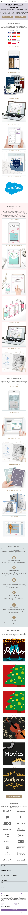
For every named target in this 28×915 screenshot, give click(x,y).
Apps (2, 877)
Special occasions (14, 379)
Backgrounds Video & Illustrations (9, 875)
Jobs (2, 882)
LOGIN (25, 1)
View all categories (14, 796)
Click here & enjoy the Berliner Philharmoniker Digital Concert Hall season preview (14, 13)
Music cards (4, 872)
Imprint (2, 889)
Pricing (2, 887)
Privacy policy (24, 893)
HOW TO (3, 865)
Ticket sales (4, 880)
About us (3, 868)
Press (2, 885)
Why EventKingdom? (6, 870)
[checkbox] (2, 904)
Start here (20, 16)
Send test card (7, 16)
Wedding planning (14, 206)
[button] (3, 894)
